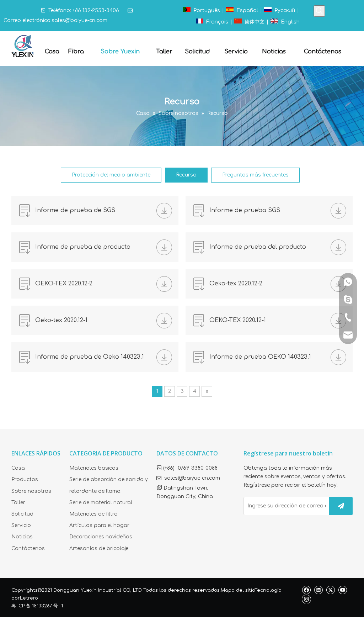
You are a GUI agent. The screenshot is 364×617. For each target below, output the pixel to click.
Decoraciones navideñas (100, 536)
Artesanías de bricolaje (98, 548)
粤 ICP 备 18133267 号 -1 (37, 605)
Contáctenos (28, 548)
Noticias (22, 536)
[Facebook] (306, 589)
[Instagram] (306, 598)
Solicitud (22, 514)
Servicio (21, 525)
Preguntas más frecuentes (255, 175)
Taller (18, 502)
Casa (18, 468)
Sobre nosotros (31, 491)
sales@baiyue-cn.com (79, 20)
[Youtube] (342, 589)
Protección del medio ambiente (111, 175)
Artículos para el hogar (99, 525)
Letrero (29, 598)
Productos (24, 479)
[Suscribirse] (341, 506)
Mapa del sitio (238, 590)
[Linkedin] (318, 589)
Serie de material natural (100, 502)
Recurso (186, 175)
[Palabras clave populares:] (319, 11)
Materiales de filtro (93, 514)
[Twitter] (330, 589)
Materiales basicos (93, 468)
